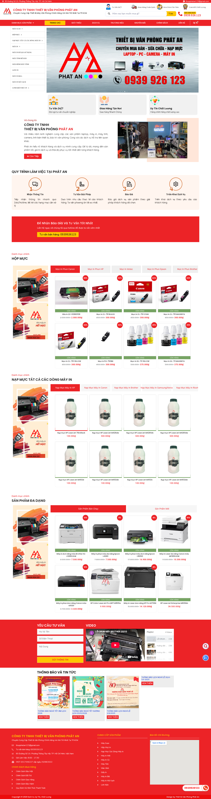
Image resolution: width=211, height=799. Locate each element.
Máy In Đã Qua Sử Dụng (22, 52)
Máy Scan (16, 29)
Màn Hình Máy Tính (20, 64)
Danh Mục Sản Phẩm (22, 23)
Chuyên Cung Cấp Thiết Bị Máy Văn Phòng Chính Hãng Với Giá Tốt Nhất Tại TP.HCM (50, 13)
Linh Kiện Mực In (19, 88)
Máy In (15, 46)
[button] (49, 60)
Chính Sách (162, 23)
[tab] (65, 269)
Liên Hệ (182, 23)
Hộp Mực (16, 35)
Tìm (171, 13)
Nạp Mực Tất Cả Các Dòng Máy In (26, 40)
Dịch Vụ (96, 23)
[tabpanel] (115, 645)
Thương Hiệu (117, 23)
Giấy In (15, 70)
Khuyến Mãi (140, 23)
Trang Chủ (55, 23)
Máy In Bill (17, 76)
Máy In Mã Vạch (19, 82)
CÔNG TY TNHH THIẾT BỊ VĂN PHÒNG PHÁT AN (45, 10)
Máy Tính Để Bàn (19, 58)
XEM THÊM (43, 717)
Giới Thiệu (76, 23)
